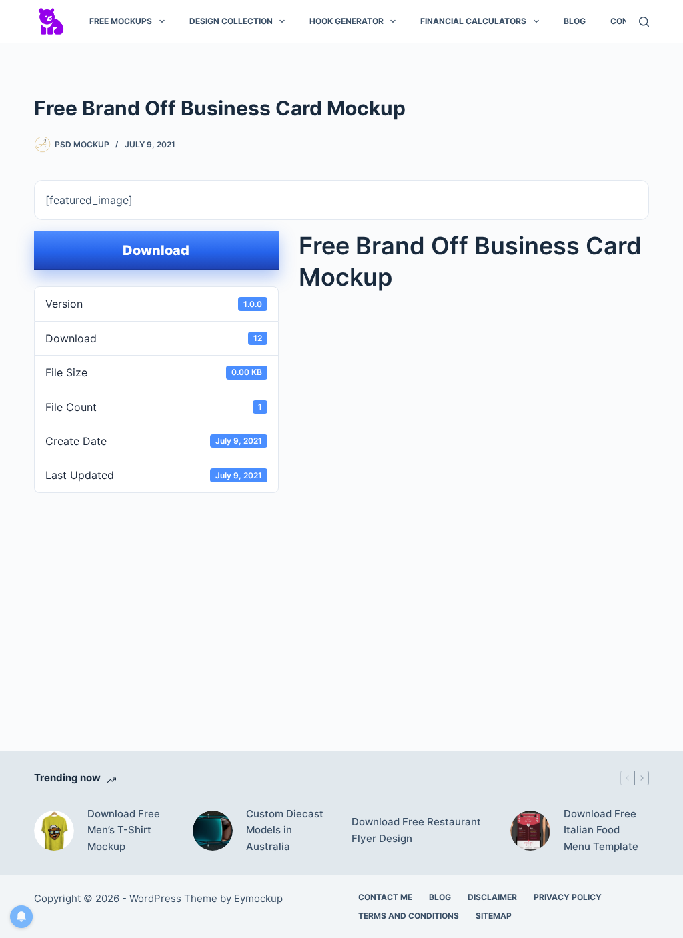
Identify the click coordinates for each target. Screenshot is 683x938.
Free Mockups (120, 21)
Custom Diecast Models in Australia (284, 830)
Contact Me (385, 897)
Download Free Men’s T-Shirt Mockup (123, 830)
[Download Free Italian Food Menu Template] (530, 831)
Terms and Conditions (408, 916)
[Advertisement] (341, 607)
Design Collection (231, 21)
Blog (575, 21)
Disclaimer (492, 897)
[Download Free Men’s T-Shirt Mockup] (54, 831)
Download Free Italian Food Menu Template (601, 830)
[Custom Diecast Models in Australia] (213, 831)
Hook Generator (346, 21)
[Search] (644, 22)
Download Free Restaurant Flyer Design (416, 830)
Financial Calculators (473, 21)
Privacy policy (568, 897)
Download (156, 250)
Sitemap (494, 916)
